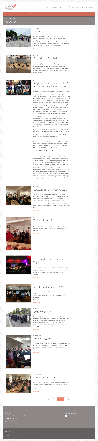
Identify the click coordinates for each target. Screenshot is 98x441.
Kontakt (71, 14)
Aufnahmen (40, 14)
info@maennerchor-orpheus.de (82, 7)
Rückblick (51, 14)
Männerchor (17, 14)
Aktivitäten (29, 14)
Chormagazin (61, 14)
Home (8, 14)
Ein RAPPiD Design (28, 435)
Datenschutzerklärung (74, 435)
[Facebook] (66, 416)
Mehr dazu (36, 48)
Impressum (65, 435)
